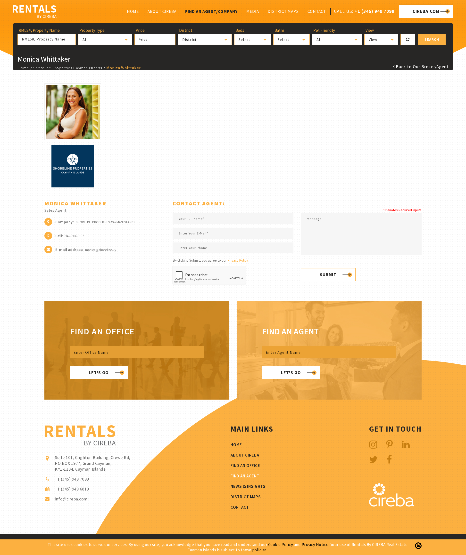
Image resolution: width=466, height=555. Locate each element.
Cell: (59, 236)
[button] (105, 39)
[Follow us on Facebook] (389, 459)
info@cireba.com (71, 499)
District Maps (283, 11)
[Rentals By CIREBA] (35, 12)
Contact (317, 11)
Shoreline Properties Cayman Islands (67, 68)
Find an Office (245, 465)
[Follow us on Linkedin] (406, 444)
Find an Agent (245, 476)
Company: (64, 222)
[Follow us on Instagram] (373, 444)
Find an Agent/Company (211, 11)
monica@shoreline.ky (100, 250)
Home (133, 11)
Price (143, 39)
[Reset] (407, 39)
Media (252, 11)
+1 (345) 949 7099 (374, 11)
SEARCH (431, 39)
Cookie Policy (280, 544)
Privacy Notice (315, 544)
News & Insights (248, 486)
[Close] (418, 546)
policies (259, 550)
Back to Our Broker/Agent (422, 66)
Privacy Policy (237, 260)
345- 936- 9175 (75, 236)
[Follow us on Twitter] (373, 459)
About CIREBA (162, 11)
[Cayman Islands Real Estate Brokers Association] (391, 505)
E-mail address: (69, 249)
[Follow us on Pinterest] (389, 444)
